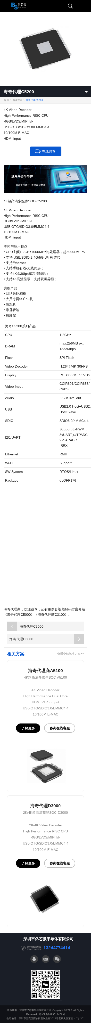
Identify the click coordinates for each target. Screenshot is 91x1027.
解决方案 (17, 100)
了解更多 (28, 728)
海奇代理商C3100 (51, 614)
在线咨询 (49, 151)
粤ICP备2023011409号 (52, 1014)
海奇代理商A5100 (45, 670)
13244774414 (56, 947)
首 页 (6, 100)
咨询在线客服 (60, 728)
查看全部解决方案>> (70, 653)
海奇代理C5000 (19, 614)
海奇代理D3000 (21, 639)
